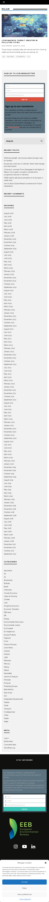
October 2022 (9, 361)
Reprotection (9, 689)
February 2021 (9, 422)
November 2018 (10, 509)
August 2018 (8, 519)
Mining (6, 667)
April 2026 (8, 226)
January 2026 (9, 236)
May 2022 (7, 374)
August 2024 (8, 290)
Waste (6, 718)
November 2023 (10, 319)
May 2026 (7, 223)
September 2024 (10, 287)
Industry (7, 654)
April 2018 (8, 531)
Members (7, 660)
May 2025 (7, 261)
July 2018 (7, 522)
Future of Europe (10, 644)
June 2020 (8, 448)
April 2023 (8, 342)
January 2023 (9, 351)
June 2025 (8, 258)
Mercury (7, 664)
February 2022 (9, 384)
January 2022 (9, 387)
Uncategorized (9, 712)
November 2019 (10, 470)
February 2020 (9, 461)
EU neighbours (9, 631)
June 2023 (8, 335)
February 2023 (9, 348)
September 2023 (10, 326)
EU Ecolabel (8, 628)
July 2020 (7, 445)
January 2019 (9, 502)
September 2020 (10, 438)
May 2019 (7, 490)
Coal (5, 603)
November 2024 (10, 281)
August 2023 (8, 329)
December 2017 (10, 544)
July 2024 (7, 294)
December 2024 (10, 278)
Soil (5, 696)
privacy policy (13, 127)
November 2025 (10, 242)
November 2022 (10, 358)
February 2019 (9, 499)
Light (6, 657)
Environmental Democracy (14, 622)
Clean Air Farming (10, 596)
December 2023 (10, 316)
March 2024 (8, 306)
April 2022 (8, 377)
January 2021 (9, 425)
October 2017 (9, 551)
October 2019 (9, 474)
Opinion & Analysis (11, 677)
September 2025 (10, 249)
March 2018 (8, 535)
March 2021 (8, 419)
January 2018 (9, 541)
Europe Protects (10, 635)
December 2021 (10, 390)
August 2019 (8, 480)
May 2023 (7, 339)
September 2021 (10, 400)
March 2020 (8, 458)
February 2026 (9, 233)
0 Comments (20, 56)
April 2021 (7, 416)
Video (6, 715)
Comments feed (10, 745)
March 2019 (8, 496)
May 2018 (7, 528)
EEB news (7, 612)
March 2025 (8, 268)
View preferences (24, 894)
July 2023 (7, 332)
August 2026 (8, 213)
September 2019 (10, 477)
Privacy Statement (25, 899)
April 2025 (8, 265)
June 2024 (8, 297)
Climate (7, 599)
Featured (10, 56)
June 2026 (8, 220)
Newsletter (8, 673)
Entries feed (8, 741)
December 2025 (10, 239)
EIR (5, 615)
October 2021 (9, 396)
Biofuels (7, 583)
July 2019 (7, 483)
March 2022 (8, 380)
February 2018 (9, 538)
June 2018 (8, 525)
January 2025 (9, 274)
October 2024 (9, 284)
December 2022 (10, 355)
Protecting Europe (10, 686)
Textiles (6, 702)
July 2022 (7, 368)
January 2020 (9, 464)
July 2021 (7, 406)
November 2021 (10, 393)
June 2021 (8, 409)
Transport (7, 709)
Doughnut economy (11, 606)
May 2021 (7, 412)
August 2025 (8, 252)
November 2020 (10, 432)
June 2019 (8, 486)
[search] (41, 141)
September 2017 (10, 554)
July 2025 (7, 255)
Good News (8, 648)
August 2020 (8, 441)
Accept (24, 882)
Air (4, 56)
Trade (6, 705)
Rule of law (8, 693)
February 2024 (9, 310)
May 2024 (7, 300)
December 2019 (10, 467)
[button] (45, 863)
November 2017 (10, 547)
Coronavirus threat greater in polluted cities (20, 41)
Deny (24, 888)
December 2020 (10, 429)
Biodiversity (8, 580)
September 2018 (10, 515)
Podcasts (7, 680)
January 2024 (9, 313)
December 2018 (10, 506)
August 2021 (8, 403)
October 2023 (9, 322)
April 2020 (8, 454)
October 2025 (9, 245)
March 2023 (8, 345)
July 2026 (7, 216)
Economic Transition (11, 609)
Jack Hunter (7, 46)
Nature (6, 670)
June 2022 (8, 371)
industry (7, 651)
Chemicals (8, 590)
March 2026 (8, 229)
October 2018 (9, 512)
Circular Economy (10, 593)
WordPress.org (9, 748)
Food (6, 641)
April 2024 (8, 303)
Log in (6, 738)
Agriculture (8, 570)
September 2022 (10, 364)
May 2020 (7, 451)
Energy (6, 619)
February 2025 (9, 271)
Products (7, 683)
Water (6, 721)
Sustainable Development (13, 699)
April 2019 (7, 493)
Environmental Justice (12, 625)
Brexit (6, 587)
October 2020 (9, 435)
